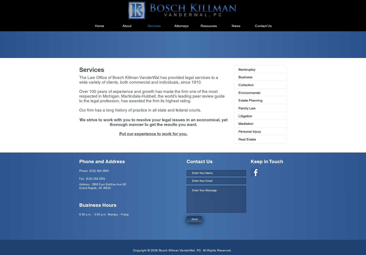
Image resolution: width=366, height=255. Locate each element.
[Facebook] (255, 172)
